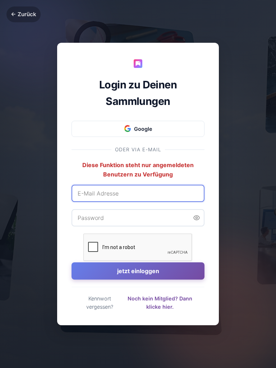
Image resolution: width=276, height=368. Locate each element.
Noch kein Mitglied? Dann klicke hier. (160, 302)
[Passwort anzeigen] (196, 217)
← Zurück (23, 14)
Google (143, 129)
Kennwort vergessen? (99, 302)
